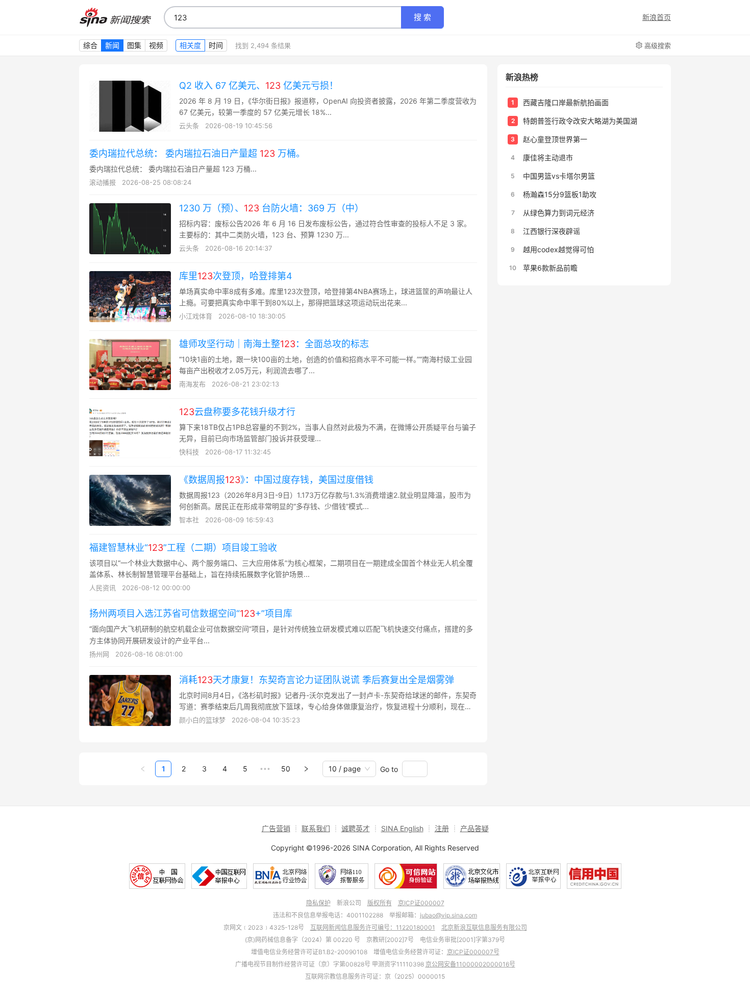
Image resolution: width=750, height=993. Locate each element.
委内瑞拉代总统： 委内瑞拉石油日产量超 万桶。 (197, 153)
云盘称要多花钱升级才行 (237, 411)
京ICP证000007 (421, 903)
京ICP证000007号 (473, 952)
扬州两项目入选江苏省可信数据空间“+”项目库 (190, 613)
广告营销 (276, 828)
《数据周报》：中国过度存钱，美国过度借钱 (276, 479)
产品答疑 (474, 828)
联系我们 (316, 828)
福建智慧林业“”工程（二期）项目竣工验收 (183, 547)
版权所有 (379, 903)
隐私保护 (318, 903)
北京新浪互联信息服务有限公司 (484, 927)
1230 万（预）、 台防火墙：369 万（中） (271, 208)
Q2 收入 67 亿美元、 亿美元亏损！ (258, 85)
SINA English (402, 828)
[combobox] (283, 17)
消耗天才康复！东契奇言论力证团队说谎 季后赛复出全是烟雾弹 (316, 679)
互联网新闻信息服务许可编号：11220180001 (372, 927)
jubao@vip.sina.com (448, 915)
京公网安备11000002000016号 (470, 964)
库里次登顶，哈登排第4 (235, 276)
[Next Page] (306, 769)
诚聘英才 (355, 828)
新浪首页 (656, 17)
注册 (442, 828)
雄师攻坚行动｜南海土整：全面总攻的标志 (274, 343)
